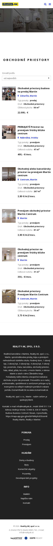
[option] (26, 20)
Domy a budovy (26, 460)
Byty (26, 464)
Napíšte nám (26, 498)
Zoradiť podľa (8, 73)
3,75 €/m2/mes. (26, 315)
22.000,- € (23, 112)
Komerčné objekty (26, 469)
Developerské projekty (26, 478)
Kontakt (26, 503)
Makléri (26, 494)
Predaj (26, 439)
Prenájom (26, 444)
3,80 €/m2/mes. (26, 196)
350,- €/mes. (25, 276)
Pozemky (26, 473)
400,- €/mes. (25, 154)
